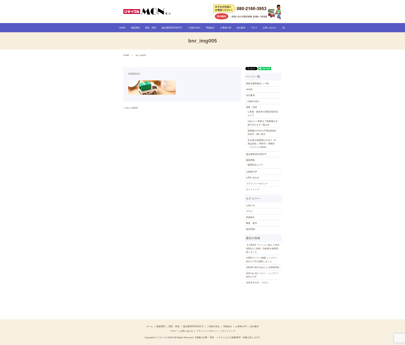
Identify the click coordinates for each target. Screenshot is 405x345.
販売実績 (250, 229)
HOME (122, 27)
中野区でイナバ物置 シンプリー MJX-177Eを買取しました (262, 260)
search (283, 27)
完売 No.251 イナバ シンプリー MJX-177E (263, 275)
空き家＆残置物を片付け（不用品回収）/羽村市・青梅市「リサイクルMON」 (262, 143)
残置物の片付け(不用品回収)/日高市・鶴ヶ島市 (262, 132)
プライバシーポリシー (257, 183)
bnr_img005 (132, 107)
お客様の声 (225, 27)
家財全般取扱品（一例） (258, 83)
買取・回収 (150, 27)
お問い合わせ (269, 27)
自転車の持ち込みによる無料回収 (262, 267)
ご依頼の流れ (194, 27)
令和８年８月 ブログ (257, 282)
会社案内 (241, 27)
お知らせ (250, 205)
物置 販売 (251, 223)
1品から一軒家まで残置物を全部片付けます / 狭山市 (263, 123)
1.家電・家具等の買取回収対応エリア (263, 113)
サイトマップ (252, 189)
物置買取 (135, 27)
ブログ (254, 27)
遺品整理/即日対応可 (172, 27)
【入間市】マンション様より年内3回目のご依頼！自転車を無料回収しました (262, 248)
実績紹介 (210, 27)
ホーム (149, 326)
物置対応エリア (255, 164)
